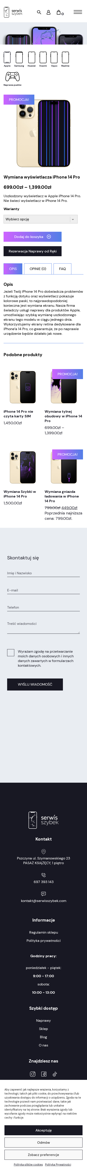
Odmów (43, 1142)
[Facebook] (43, 1075)
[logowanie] (48, 13)
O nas (43, 1045)
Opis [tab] (13, 268)
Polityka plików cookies (28, 1164)
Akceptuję (43, 1130)
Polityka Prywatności (58, 1164)
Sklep (43, 1028)
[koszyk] (58, 14)
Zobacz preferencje (43, 1155)
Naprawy (43, 1020)
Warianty (11, 209)
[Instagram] (32, 1074)
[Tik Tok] (55, 1074)
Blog (43, 1037)
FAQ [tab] (62, 268)
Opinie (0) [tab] (38, 268)
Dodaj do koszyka (28, 236)
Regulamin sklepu (43, 932)
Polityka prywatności (44, 940)
